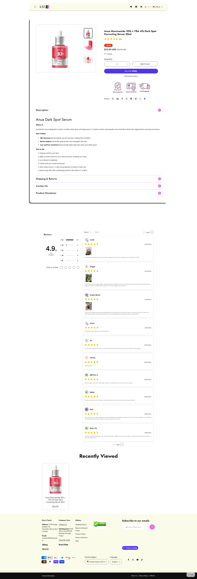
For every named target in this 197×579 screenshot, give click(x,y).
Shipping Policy (80, 524)
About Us (134, 576)
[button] (35, 7)
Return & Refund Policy (81, 529)
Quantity (108, 59)
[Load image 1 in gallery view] (88, 33)
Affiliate (152, 576)
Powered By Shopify (48, 576)
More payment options (131, 76)
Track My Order (64, 540)
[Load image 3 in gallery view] (88, 58)
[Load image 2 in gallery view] (88, 46)
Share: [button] (107, 98)
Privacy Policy (80, 534)
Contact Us (63, 524)
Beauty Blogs (143, 576)
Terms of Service (81, 537)
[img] (111, 39)
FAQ (76, 541)
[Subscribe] (152, 527)
